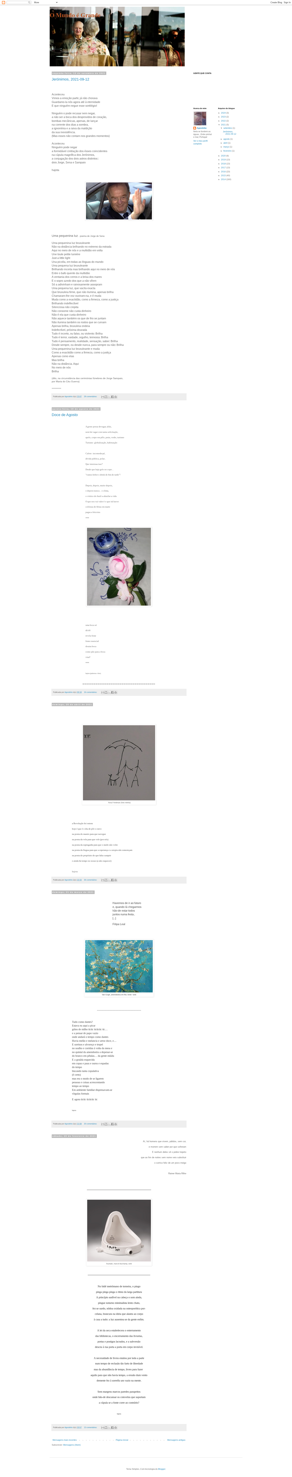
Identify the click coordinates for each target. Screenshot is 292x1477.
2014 (223, 179)
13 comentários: (91, 1427)
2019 (223, 159)
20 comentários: (91, 1124)
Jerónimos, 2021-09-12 (70, 79)
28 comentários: (91, 396)
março (226, 147)
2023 (223, 117)
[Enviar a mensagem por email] (102, 396)
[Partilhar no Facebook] (112, 396)
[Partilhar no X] (109, 396)
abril (225, 143)
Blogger (161, 1469)
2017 (223, 167)
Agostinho (201, 128)
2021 (223, 125)
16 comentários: (91, 692)
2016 (223, 171)
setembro (228, 128)
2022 (223, 121)
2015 (223, 175)
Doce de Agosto (65, 415)
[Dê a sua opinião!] (106, 396)
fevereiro (227, 151)
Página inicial (122, 1440)
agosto (226, 139)
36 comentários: (91, 880)
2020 (223, 156)
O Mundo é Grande (75, 14)
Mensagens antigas (176, 1440)
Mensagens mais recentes (65, 1440)
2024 (223, 113)
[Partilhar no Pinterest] (115, 396)
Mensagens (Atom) (72, 1445)
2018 (223, 164)
